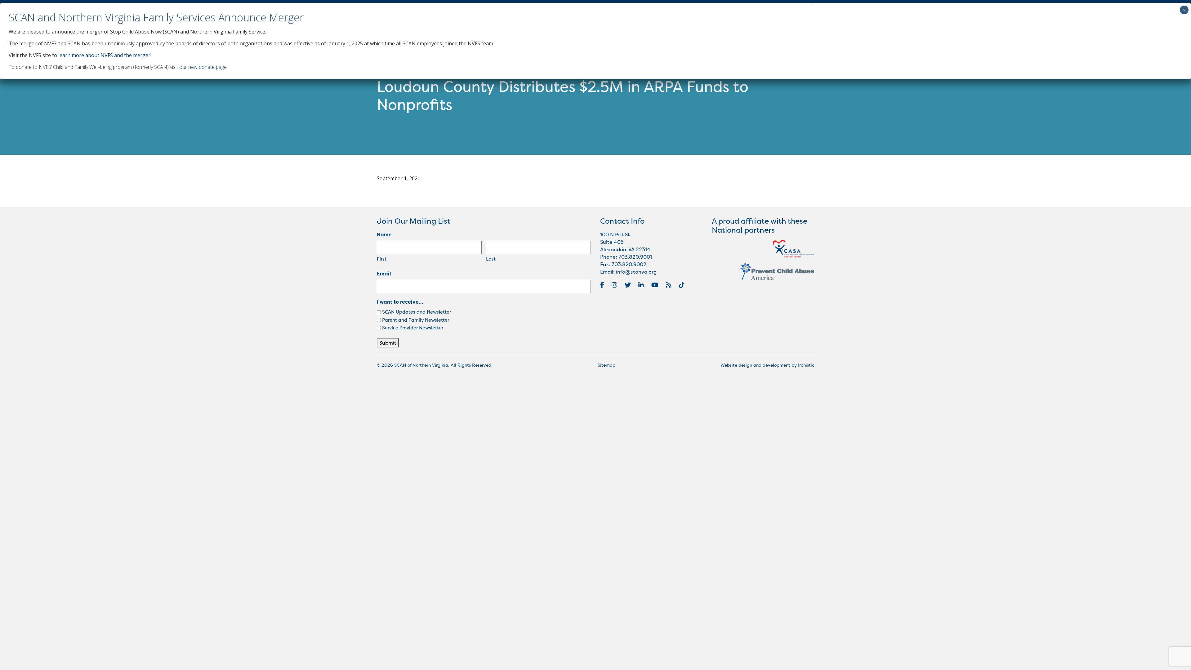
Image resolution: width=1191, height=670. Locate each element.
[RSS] (668, 285)
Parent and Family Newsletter (415, 320)
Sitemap (606, 365)
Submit (387, 342)
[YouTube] (654, 285)
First (381, 259)
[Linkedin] (641, 285)
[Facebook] (602, 285)
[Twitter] (628, 285)
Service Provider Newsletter (412, 327)
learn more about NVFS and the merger (104, 55)
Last (491, 259)
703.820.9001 (635, 256)
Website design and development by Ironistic (767, 365)
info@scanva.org (636, 271)
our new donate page (203, 67)
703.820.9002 (629, 264)
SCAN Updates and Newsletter (416, 312)
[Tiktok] (682, 285)
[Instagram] (614, 285)
